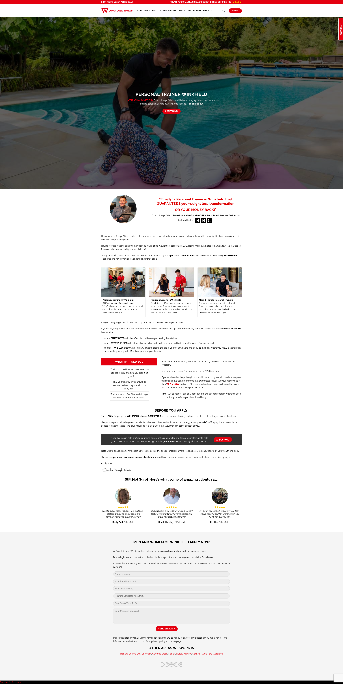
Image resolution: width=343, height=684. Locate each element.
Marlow (187, 654)
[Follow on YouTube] (181, 664)
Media (155, 11)
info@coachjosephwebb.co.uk (117, 2)
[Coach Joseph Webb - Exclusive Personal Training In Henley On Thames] (117, 10)
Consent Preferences (10, 682)
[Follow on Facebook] (162, 664)
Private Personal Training (173, 11)
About (147, 11)
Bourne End (135, 654)
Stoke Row (207, 654)
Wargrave (218, 654)
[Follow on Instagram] (166, 664)
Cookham (146, 654)
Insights (207, 11)
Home (139, 11)
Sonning (196, 654)
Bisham (124, 654)
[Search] (224, 10)
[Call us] (176, 664)
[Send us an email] (171, 664)
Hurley (179, 654)
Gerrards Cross (159, 654)
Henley (171, 654)
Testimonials (194, 11)
